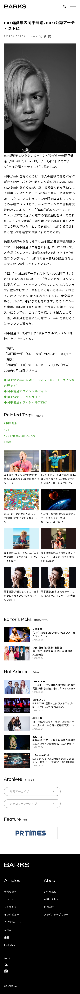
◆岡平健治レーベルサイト (22, 397)
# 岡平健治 (10, 423)
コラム (8, 929)
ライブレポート (13, 922)
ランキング (10, 906)
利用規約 (49, 906)
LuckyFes (9, 945)
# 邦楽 (7, 442)
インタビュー (11, 914)
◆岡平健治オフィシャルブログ (25, 402)
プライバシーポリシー (56, 914)
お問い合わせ (51, 899)
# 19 (6, 429)
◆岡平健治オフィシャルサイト (25, 391)
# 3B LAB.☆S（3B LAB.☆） (19, 436)
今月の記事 (10, 891)
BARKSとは (50, 891)
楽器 (6, 937)
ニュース (9, 899)
